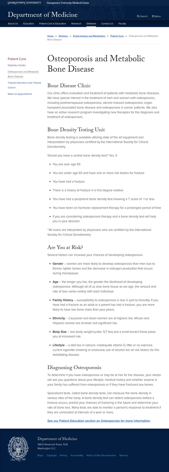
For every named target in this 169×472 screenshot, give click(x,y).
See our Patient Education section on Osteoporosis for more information (98, 421)
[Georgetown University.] (24, 2)
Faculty (122, 23)
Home (50, 36)
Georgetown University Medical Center (68, 3)
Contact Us (107, 23)
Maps (40, 455)
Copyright (52, 455)
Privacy (63, 455)
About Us (13, 23)
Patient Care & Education (52, 23)
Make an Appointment (20, 94)
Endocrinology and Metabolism (89, 36)
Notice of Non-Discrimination (101, 455)
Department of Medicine (43, 16)
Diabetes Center (17, 65)
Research (76, 23)
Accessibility (77, 455)
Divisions (91, 23)
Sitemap (123, 455)
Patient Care (17, 59)
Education (28, 23)
